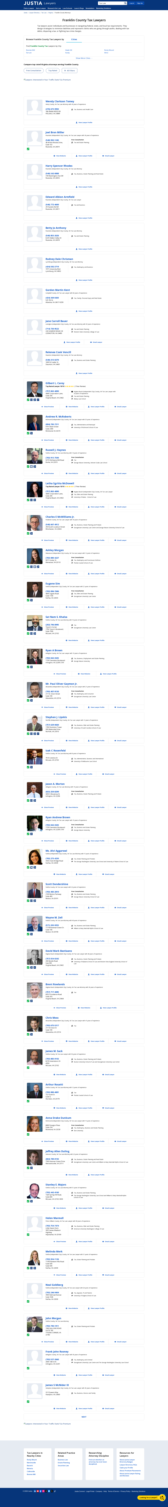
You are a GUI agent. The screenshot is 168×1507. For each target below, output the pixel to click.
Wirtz (106, 53)
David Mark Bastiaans (59, 950)
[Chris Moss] (34, 1024)
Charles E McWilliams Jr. (60, 516)
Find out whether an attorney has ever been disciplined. (98, 1462)
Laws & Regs (79, 8)
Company (99, 1491)
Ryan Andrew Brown (58, 817)
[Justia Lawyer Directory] (33, 3)
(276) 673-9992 (52, 109)
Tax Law (43, 12)
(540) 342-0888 (52, 173)
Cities (74, 39)
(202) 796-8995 (52, 624)
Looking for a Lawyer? (148, 1497)
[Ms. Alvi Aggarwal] (34, 857)
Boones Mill (30, 50)
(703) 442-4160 (52, 1192)
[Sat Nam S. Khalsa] (34, 623)
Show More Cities (83, 58)
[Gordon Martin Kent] (34, 296)
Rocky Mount (109, 50)
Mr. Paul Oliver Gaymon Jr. (61, 683)
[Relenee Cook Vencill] (34, 358)
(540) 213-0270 (52, 360)
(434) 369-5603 (52, 297)
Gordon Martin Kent (58, 290)
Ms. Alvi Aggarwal (56, 850)
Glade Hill (68, 50)
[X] (52, 1491)
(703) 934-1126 (52, 1259)
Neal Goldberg (54, 1284)
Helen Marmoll (55, 1218)
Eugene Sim (53, 583)
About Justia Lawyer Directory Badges (127, 1461)
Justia (25, 12)
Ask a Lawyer (41, 8)
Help (105, 1491)
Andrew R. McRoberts (58, 416)
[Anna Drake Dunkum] (34, 1124)
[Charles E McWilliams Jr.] (34, 523)
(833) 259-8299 (52, 791)
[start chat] (162, 1497)
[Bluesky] (49, 1491)
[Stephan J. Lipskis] (34, 723)
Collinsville (31, 1471)
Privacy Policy (125, 1491)
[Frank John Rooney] (34, 1357)
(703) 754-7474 (52, 1225)
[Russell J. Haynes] (34, 456)
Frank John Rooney (57, 1351)
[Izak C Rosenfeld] (34, 756)
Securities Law (63, 1465)
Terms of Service (113, 1491)
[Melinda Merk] (34, 1257)
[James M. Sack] (34, 1057)
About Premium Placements (130, 1471)
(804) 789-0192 (52, 1159)
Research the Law (54, 8)
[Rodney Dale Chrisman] (34, 265)
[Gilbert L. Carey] (34, 389)
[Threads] (46, 1491)
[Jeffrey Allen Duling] (34, 1157)
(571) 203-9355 (52, 925)
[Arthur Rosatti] (34, 1090)
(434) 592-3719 (52, 266)
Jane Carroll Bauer (57, 321)
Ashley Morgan (55, 550)
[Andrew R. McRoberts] (34, 422)
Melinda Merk (54, 1251)
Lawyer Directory (34, 12)
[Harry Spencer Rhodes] (34, 172)
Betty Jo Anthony (56, 227)
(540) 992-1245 (52, 140)
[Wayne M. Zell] (34, 923)
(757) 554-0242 (52, 958)
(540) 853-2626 (52, 235)
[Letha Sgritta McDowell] (34, 489)
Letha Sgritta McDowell (60, 483)
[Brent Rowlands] (34, 990)
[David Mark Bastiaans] (34, 957)
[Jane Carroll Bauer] (34, 327)
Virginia (50, 12)
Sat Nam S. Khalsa (56, 616)
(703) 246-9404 (52, 1292)
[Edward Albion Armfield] (34, 203)
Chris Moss (52, 1017)
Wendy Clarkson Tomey (60, 101)
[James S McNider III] (34, 1391)
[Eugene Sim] (34, 589)
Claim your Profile (126, 1468)
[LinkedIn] (35, 1491)
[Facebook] (40, 1491)
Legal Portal (90, 1491)
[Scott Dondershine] (34, 890)
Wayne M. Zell (54, 917)
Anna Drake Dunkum (58, 1117)
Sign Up (140, 3)
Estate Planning (64, 1463)
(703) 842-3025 (52, 658)
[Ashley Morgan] (34, 556)
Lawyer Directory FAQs (128, 1465)
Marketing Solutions (103, 8)
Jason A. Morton (55, 783)
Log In (132, 3)
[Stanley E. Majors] (34, 1190)
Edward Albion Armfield (60, 196)
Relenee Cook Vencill (58, 352)
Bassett (30, 1465)
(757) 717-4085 (52, 992)
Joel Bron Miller (55, 132)
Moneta (30, 1468)
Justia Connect (80, 1491)
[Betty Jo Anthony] (34, 234)
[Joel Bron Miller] (34, 138)
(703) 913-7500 (52, 457)
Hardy (67, 53)
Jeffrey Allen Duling (57, 1151)
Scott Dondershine (57, 884)
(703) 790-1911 (52, 1326)
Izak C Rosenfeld (56, 750)
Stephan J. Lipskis (56, 717)
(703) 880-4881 (52, 1092)
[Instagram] (43, 1491)
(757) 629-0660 (52, 724)
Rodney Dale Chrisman (59, 259)
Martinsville (31, 1463)
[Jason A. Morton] (34, 790)
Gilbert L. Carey (55, 383)
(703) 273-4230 (52, 858)
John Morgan (53, 1318)
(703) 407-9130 (52, 691)
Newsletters (90, 8)
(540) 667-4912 (52, 524)
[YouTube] (38, 1491)
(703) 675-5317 (52, 1025)
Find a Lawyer (29, 8)
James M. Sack (54, 1051)
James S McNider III (57, 1385)
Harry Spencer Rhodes (59, 165)
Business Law (63, 1460)
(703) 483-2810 (52, 891)
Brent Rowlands (55, 984)
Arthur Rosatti (54, 1084)
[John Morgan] (34, 1324)
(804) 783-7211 (52, 424)
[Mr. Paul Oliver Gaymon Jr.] (34, 690)
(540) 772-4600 (52, 204)
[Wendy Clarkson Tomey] (34, 107)
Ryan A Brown (54, 650)
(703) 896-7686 (52, 591)
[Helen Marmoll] (34, 1224)
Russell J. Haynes (56, 450)
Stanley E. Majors (56, 1184)
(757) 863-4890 (52, 391)
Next (84, 1417)
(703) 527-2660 (52, 1359)
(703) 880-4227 (52, 557)
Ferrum (29, 53)
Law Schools (67, 8)
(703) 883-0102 (52, 1058)
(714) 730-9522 (52, 328)
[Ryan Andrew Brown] (34, 823)
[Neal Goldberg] (34, 1291)
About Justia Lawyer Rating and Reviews (130, 1474)
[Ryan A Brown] (34, 656)
